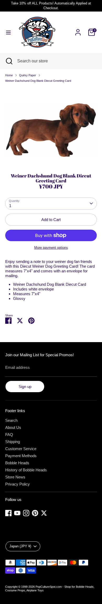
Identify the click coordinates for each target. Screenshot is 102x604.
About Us (13, 427)
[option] (51, 126)
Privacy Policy (17, 484)
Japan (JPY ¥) (20, 546)
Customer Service (20, 448)
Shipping (12, 441)
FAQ (9, 434)
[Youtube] (17, 513)
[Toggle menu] (8, 32)
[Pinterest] (35, 513)
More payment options (51, 248)
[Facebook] (8, 513)
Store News (15, 477)
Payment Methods (21, 456)
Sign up (25, 386)
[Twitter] (44, 513)
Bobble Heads (17, 463)
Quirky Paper (27, 75)
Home (9, 75)
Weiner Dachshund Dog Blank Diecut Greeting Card (38, 80)
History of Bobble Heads (26, 470)
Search (11, 420)
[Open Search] (8, 61)
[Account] (78, 29)
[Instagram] (26, 513)
